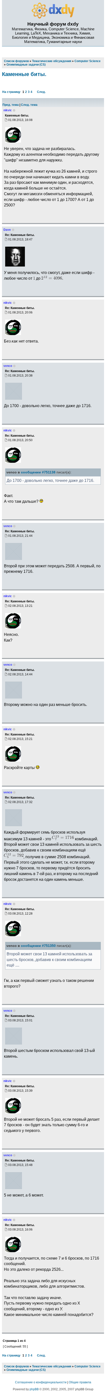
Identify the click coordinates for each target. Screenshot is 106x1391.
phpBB (34, 1389)
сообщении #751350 (38, 946)
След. (41, 92)
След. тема (29, 105)
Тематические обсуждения (51, 1366)
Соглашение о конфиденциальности (41, 1382)
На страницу (11, 92)
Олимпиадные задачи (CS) (26, 1370)
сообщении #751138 (38, 472)
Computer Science (87, 1366)
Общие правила (80, 1382)
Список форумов (16, 1366)
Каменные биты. (24, 74)
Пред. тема (10, 105)
